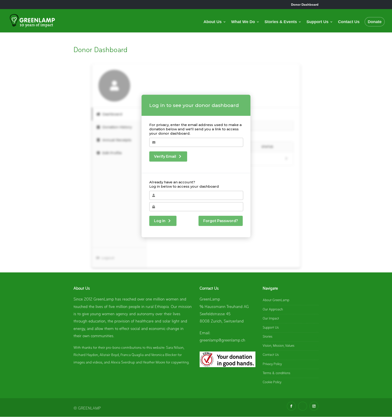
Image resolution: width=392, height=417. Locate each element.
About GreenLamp (276, 300)
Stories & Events (281, 22)
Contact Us (349, 22)
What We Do (243, 22)
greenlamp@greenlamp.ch (222, 340)
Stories (267, 337)
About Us (212, 22)
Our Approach (273, 309)
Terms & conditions (276, 373)
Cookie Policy (272, 382)
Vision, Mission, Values (278, 346)
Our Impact (271, 318)
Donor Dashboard (304, 4)
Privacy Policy (272, 364)
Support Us (317, 22)
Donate (375, 21)
